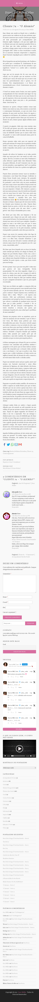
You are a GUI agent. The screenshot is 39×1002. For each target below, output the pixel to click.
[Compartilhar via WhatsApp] (12, 444)
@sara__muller (24, 671)
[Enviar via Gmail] (20, 444)
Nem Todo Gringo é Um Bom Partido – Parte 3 (16, 868)
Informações (6, 811)
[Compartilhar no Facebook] (4, 444)
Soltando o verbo (8, 824)
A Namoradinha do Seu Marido (11, 878)
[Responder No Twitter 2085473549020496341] (8, 700)
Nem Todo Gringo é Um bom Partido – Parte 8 (16, 838)
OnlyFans (5, 818)
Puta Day (5, 848)
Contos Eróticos (7, 798)
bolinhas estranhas (20, 451)
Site (4, 607)
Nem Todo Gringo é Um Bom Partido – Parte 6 (16, 852)
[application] (19, 749)
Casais (4, 784)
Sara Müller (30, 30)
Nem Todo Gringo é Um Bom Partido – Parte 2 (16, 872)
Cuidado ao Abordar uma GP (11, 855)
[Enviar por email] (16, 444)
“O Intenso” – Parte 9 (8, 898)
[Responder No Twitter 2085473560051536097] (8, 687)
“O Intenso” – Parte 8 (8, 902)
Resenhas (5, 821)
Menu (20, 3)
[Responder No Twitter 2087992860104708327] (8, 677)
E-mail (5, 602)
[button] (19, 748)
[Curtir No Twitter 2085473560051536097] (16, 687)
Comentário (7, 574)
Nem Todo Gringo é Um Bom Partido (13, 875)
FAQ (4, 808)
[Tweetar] (8, 444)
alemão (11, 451)
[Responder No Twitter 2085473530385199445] (8, 723)
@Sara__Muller (13, 685)
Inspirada (5, 814)
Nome (5, 597)
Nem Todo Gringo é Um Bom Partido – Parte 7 (16, 845)
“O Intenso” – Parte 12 (9, 888)
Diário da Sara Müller (19, 12)
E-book (5, 804)
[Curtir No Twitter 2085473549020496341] (16, 700)
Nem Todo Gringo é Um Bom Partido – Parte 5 (16, 862)
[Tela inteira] (34, 756)
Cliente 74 (30, 451)
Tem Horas (6, 842)
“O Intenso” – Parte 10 (9, 895)
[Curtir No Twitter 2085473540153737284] (16, 712)
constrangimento (8, 454)
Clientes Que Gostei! (8, 791)
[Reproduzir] (5, 756)
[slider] (18, 755)
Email (4, 644)
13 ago (31, 671)
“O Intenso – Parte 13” (9, 885)
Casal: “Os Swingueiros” (17, 912)
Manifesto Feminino (8, 858)
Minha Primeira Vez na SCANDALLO (13, 882)
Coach (4, 794)
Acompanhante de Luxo (9, 778)
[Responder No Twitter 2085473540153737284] (8, 712)
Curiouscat (6, 801)
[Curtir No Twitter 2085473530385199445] (16, 723)
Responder (15, 507)
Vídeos (5, 828)
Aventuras (5, 781)
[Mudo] (31, 756)
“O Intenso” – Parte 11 (9, 892)
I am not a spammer (9, 612)
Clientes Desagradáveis (9, 788)
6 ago (31, 682)
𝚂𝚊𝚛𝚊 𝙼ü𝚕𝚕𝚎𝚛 (13, 671)
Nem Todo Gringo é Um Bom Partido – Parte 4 (16, 865)
